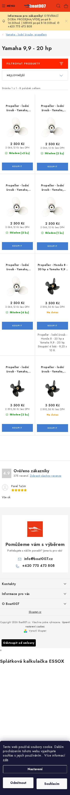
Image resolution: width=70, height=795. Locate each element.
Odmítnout (18, 783)
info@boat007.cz (38, 558)
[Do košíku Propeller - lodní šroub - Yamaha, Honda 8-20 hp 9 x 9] (17, 326)
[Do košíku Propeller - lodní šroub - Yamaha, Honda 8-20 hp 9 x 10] (17, 166)
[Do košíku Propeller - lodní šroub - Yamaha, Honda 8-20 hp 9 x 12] (17, 246)
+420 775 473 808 (38, 565)
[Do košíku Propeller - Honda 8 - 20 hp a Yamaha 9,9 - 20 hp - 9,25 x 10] (52, 326)
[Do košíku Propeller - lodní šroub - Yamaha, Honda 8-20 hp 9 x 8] (52, 246)
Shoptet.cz (35, 612)
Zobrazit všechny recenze (45, 476)
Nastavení (35, 769)
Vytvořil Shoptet (37, 631)
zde (5, 759)
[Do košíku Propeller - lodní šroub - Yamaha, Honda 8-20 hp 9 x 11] (52, 167)
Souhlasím (51, 784)
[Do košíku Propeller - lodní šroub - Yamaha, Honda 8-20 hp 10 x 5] (17, 428)
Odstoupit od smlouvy (18, 643)
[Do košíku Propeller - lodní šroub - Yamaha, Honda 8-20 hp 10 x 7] (52, 428)
